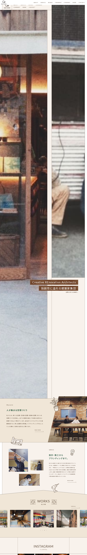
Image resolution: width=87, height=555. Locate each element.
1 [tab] (40, 530)
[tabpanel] (43, 518)
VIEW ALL (73, 506)
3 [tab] (44, 530)
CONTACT (82, 2)
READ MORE (38, 430)
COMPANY (67, 2)
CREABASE (58, 2)
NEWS (74, 2)
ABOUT (36, 2)
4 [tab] (46, 530)
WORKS (50, 2)
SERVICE (43, 2)
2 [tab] (42, 530)
